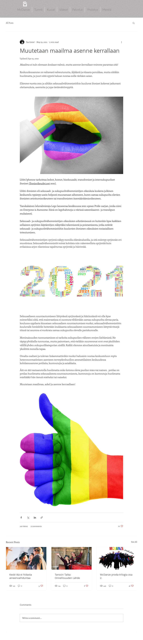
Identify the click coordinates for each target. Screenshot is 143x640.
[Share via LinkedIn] (35, 517)
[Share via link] (41, 517)
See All (134, 541)
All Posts (9, 22)
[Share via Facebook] (21, 517)
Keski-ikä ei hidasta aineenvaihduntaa (20, 576)
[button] (133, 23)
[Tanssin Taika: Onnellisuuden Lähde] (71, 558)
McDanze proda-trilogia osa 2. (116, 576)
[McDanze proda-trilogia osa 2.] (117, 558)
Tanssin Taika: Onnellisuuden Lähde (67, 576)
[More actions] (121, 42)
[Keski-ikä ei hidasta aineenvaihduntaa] (26, 558)
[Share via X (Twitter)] (28, 517)
